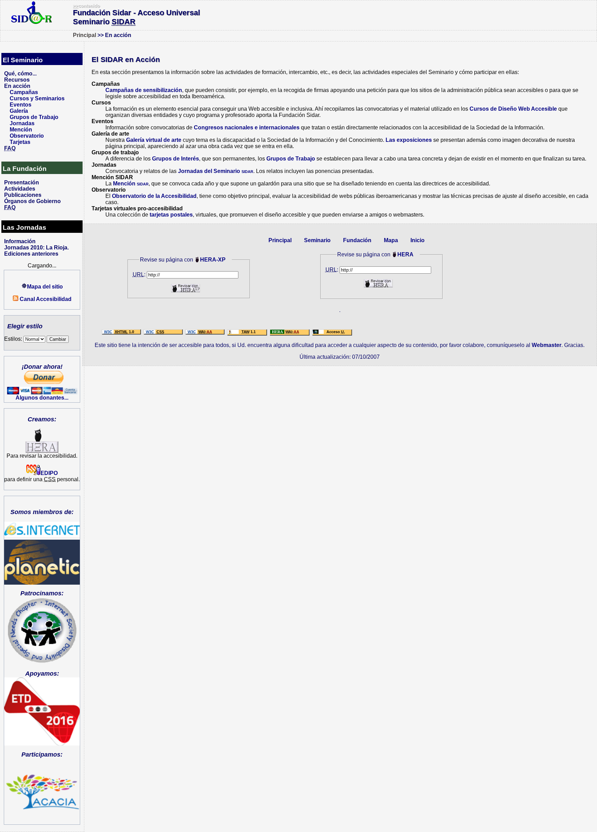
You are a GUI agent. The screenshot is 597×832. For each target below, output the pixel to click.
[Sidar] (31, 21)
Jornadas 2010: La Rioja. (36, 247)
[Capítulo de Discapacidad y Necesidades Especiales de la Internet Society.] (42, 631)
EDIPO (49, 473)
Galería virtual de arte (153, 140)
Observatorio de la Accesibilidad (154, 196)
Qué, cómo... (20, 73)
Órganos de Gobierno (32, 201)
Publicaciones (22, 195)
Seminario (317, 240)
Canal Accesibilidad (45, 299)
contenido (86, 5)
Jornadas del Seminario (215, 171)
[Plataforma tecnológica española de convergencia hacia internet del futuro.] (42, 529)
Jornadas (22, 123)
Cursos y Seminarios (37, 98)
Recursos (17, 80)
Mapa (391, 240)
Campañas (24, 92)
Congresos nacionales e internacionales (247, 127)
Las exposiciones (409, 140)
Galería (19, 111)
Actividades (19, 189)
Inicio (417, 240)
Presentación (21, 182)
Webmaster (546, 345)
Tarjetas (20, 142)
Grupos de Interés (175, 159)
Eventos (20, 105)
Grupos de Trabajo (34, 117)
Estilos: (13, 339)
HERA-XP (213, 260)
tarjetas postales (171, 215)
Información (20, 241)
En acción (17, 86)
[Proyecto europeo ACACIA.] (42, 787)
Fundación (357, 240)
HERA (405, 254)
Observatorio (27, 136)
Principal (84, 35)
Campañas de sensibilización (143, 90)
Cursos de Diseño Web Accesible (513, 109)
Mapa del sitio (45, 287)
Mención (21, 129)
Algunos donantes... (42, 398)
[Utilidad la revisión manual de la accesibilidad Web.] (42, 451)
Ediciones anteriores (31, 254)
